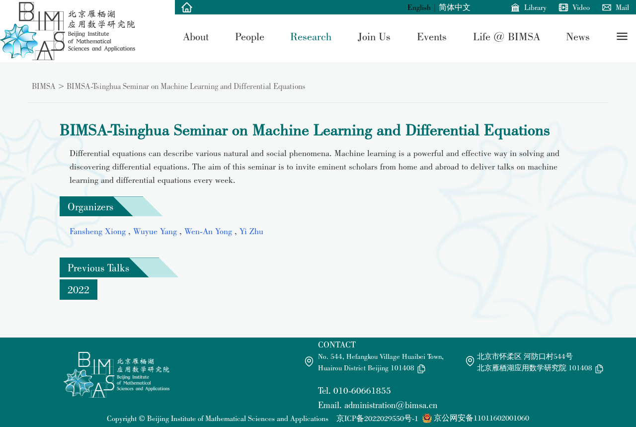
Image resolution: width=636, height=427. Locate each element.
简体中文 (455, 7)
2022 (78, 289)
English (419, 7)
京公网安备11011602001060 (481, 418)
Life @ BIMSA (506, 36)
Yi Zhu (251, 231)
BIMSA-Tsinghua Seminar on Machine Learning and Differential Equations (186, 86)
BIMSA (44, 86)
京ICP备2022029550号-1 (377, 418)
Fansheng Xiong (99, 231)
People (249, 36)
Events (432, 36)
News (578, 36)
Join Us (374, 36)
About (196, 36)
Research (310, 36)
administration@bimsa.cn (390, 405)
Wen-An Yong (209, 231)
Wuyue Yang (156, 231)
